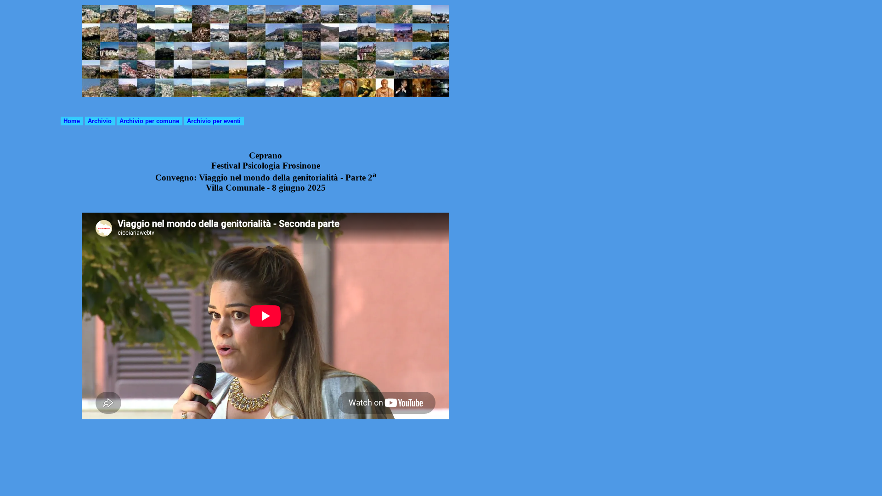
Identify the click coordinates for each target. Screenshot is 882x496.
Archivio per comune (149, 121)
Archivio (100, 121)
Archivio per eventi (214, 121)
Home (71, 121)
